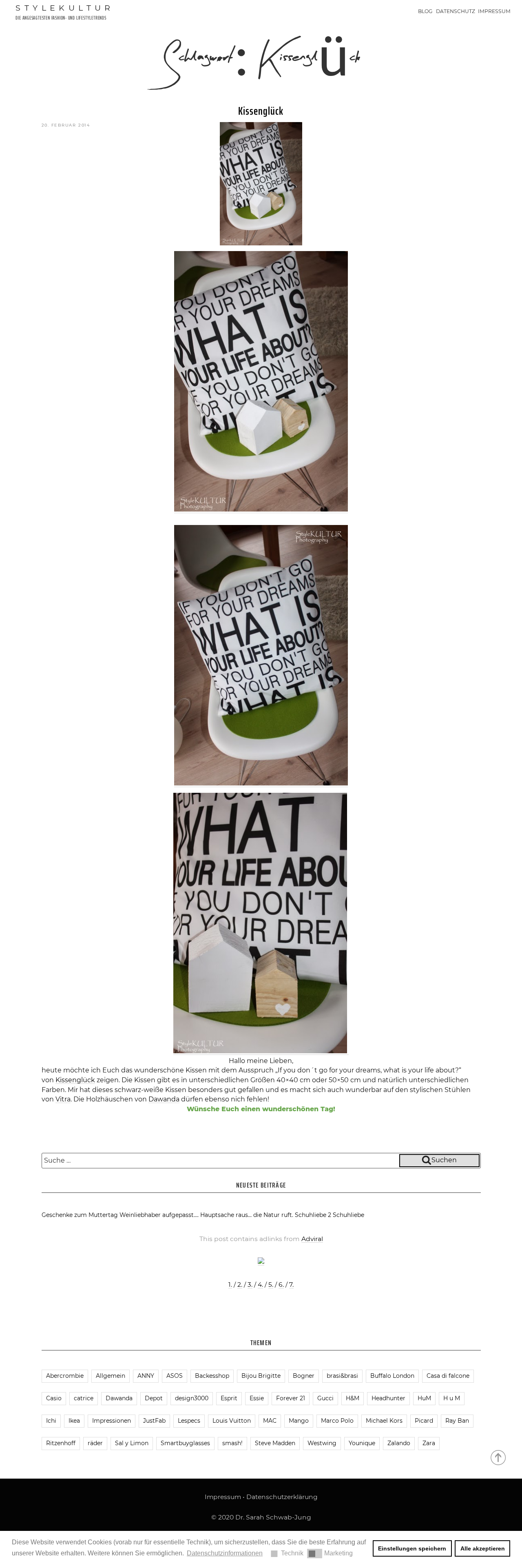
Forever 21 (290, 1398)
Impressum (494, 11)
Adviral (312, 1239)
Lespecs (189, 1420)
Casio (54, 1398)
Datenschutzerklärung (282, 1497)
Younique (362, 1443)
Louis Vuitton (231, 1420)
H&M (352, 1398)
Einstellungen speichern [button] (412, 1548)
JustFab (154, 1420)
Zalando (398, 1443)
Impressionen (111, 1420)
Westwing (321, 1443)
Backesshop (212, 1375)
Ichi (51, 1420)
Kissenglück (260, 111)
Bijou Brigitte (261, 1375)
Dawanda (163, 1099)
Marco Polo (337, 1420)
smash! (232, 1443)
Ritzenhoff (60, 1443)
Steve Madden (275, 1443)
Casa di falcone (448, 1375)
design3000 (191, 1398)
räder (95, 1443)
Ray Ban (457, 1420)
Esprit (229, 1398)
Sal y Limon (131, 1443)
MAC (269, 1420)
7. (291, 1284)
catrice (83, 1398)
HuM (424, 1398)
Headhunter (388, 1398)
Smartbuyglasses (185, 1443)
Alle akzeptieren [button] (482, 1548)
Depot (154, 1398)
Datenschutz (455, 11)
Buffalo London (392, 1375)
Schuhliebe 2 (313, 1215)
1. (230, 1284)
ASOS (174, 1375)
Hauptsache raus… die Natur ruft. (246, 1215)
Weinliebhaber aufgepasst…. (159, 1215)
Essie (257, 1398)
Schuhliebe (348, 1215)
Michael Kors (384, 1420)
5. (270, 1284)
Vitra (63, 1099)
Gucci (325, 1398)
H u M (451, 1398)
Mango (299, 1420)
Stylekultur (64, 8)
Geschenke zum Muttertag (80, 1215)
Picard (424, 1420)
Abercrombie (65, 1375)
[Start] (498, 1457)
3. (250, 1284)
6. (281, 1284)
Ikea (74, 1420)
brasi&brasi (342, 1375)
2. (239, 1284)
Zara (428, 1443)
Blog (425, 11)
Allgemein (110, 1375)
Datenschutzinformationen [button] (225, 1553)
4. (260, 1284)
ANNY (145, 1375)
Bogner (303, 1375)
